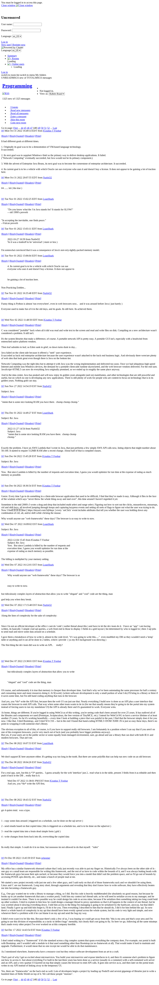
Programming (17, 86)
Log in (4, 42)
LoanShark (48, 199)
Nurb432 (47, 177)
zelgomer (45, 858)
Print (38, 136)
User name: (6, 24)
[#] (2, 130)
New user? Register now (13, 44)
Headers (29, 136)
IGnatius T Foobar (52, 130)
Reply (5, 136)
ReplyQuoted (16, 136)
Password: (6, 30)
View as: (44, 93)
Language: (6, 36)
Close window (8, 5)
